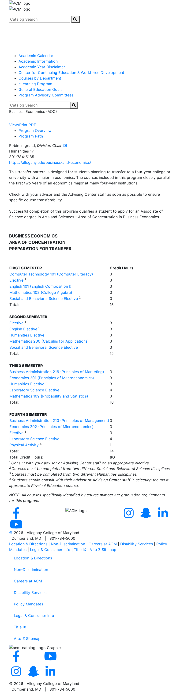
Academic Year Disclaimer (42, 67)
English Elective (23, 329)
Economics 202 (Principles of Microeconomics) (51, 426)
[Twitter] (34, 515)
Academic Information (38, 61)
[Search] (75, 19)
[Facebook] (17, 515)
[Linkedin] (163, 515)
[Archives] (90, 51)
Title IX (80, 549)
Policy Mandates (28, 604)
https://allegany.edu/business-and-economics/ (50, 162)
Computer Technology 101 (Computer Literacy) (51, 274)
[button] (90, 27)
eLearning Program (35, 83)
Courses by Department (40, 78)
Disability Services (136, 544)
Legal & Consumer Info (50, 549)
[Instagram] (130, 515)
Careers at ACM (103, 544)
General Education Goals (40, 89)
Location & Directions (28, 544)
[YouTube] (17, 527)
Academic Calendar (36, 55)
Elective (16, 280)
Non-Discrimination (68, 544)
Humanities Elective (26, 335)
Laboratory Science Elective (34, 390)
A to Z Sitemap (103, 549)
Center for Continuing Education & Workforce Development (71, 72)
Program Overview (35, 130)
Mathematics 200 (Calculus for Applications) (49, 341)
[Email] (65, 145)
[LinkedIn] (50, 674)
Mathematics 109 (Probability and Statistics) (48, 396)
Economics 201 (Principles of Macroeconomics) (51, 377)
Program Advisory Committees (46, 95)
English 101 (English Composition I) (40, 286)
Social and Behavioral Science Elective (43, 298)
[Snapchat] (147, 515)
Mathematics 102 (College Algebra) (40, 292)
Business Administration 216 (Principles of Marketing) (56, 371)
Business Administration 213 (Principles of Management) (59, 420)
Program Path (31, 136)
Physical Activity (24, 445)
